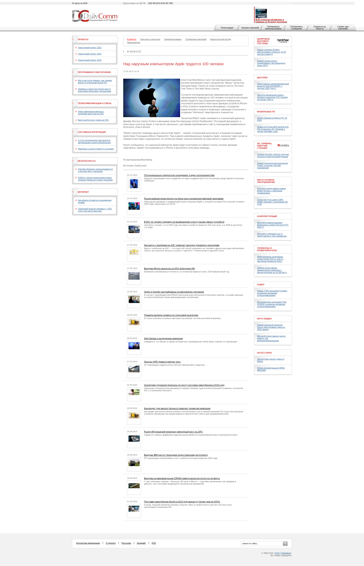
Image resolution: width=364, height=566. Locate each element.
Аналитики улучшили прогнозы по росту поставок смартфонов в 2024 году (184, 385)
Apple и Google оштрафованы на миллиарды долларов (174, 292)
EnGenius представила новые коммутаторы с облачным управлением (271, 190)
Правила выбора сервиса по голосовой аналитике (171, 315)
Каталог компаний (250, 28)
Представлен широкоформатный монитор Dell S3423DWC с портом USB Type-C (273, 86)
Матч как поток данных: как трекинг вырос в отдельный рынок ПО (95, 81)
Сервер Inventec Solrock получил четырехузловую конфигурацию (273, 155)
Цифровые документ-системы (263, 41)
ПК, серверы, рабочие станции (264, 145)
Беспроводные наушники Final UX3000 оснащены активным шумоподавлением (271, 304)
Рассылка (126, 543)
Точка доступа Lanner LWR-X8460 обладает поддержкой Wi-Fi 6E (272, 201)
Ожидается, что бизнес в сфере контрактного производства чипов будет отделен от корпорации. (191, 341)
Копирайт (141, 543)
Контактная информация (88, 543)
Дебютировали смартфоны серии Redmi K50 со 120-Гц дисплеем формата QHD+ (270, 259)
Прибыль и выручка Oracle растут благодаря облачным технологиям (94, 90)
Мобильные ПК (266, 112)
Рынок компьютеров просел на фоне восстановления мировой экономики (184, 198)
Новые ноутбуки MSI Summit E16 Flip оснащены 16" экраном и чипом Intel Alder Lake (273, 129)
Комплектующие (267, 216)
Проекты (83, 39)
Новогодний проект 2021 (89, 54)
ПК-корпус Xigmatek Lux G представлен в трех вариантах (272, 235)
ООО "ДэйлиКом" (283, 553)
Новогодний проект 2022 (89, 47)
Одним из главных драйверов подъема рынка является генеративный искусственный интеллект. (191, 435)
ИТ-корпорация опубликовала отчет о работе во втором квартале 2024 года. (181, 458)
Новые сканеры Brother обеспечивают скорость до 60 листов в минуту (271, 52)
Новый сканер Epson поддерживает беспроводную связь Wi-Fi (271, 63)
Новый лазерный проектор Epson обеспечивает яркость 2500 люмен (271, 327)
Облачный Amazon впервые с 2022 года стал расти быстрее (95, 210)
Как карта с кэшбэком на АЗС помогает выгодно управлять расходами (181, 245)
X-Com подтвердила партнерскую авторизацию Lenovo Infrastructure (94, 141)
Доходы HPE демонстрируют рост (162, 362)
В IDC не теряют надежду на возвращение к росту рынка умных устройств (184, 222)
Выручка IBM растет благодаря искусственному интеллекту (176, 455)
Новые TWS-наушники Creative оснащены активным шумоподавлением (272, 293)
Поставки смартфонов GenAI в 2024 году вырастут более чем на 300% (182, 501)
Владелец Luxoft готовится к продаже (96, 149)
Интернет (83, 192)
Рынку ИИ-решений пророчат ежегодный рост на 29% (173, 431)
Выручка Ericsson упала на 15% (93, 120)
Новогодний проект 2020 (89, 60)
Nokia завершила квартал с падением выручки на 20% (91, 112)
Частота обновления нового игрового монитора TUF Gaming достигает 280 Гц (272, 97)
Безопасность (87, 161)
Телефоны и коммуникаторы (267, 249)
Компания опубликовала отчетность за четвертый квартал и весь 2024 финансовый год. (187, 271)
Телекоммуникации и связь (94, 103)
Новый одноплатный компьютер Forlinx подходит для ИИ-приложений (272, 165)
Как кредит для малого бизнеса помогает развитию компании (177, 408)
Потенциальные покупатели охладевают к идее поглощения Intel (179, 175)
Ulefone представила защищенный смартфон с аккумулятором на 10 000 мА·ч (272, 270)
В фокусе (134, 51)
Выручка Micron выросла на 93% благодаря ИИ (169, 268)
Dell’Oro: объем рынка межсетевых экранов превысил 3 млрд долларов (95, 178)
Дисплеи (262, 77)
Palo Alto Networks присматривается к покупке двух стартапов (95, 170)
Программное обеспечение (94, 72)
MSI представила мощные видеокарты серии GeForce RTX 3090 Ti (272, 224)
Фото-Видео (264, 318)
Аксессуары (264, 353)
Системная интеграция (92, 132)
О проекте (111, 543)
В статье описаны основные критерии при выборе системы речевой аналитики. (182, 318)
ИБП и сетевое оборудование (266, 181)
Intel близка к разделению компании (163, 338)
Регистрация (227, 28)
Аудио (260, 284)
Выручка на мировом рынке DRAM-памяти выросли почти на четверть (182, 478)
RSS (154, 543)
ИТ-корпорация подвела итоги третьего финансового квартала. (174, 365)
